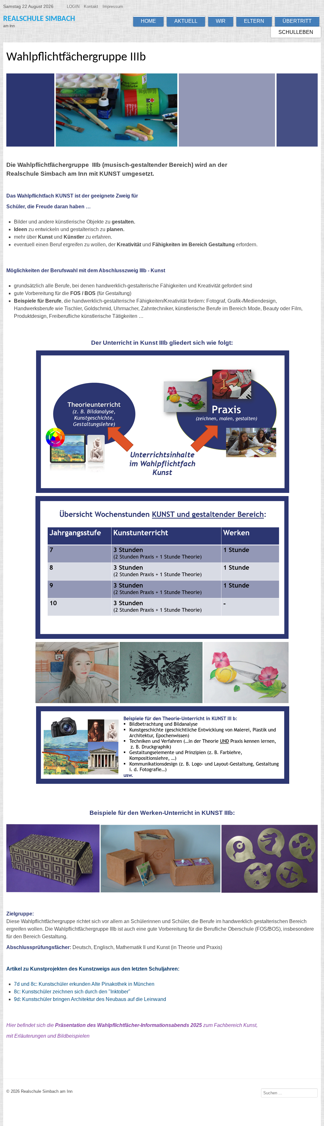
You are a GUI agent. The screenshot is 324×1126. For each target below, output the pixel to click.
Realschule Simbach (39, 19)
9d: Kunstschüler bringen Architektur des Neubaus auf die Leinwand (90, 999)
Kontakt (91, 6)
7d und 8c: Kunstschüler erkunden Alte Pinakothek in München (84, 984)
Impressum (113, 6)
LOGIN (73, 6)
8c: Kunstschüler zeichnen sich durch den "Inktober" (72, 991)
